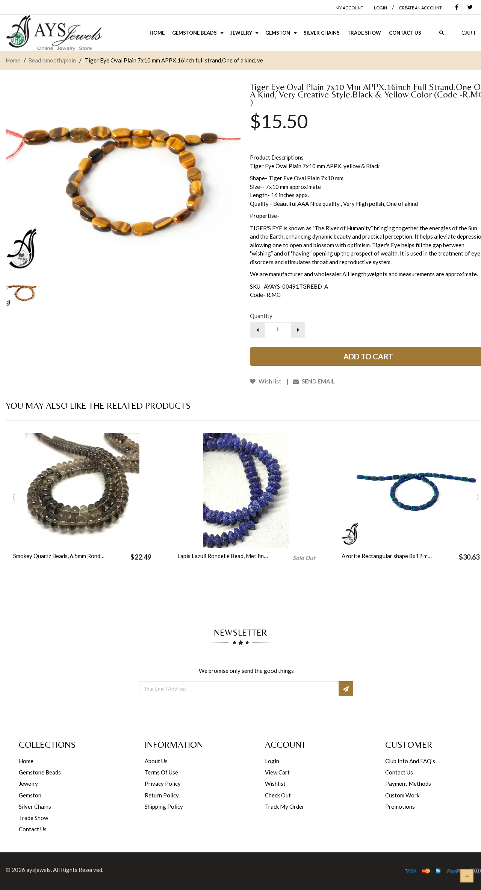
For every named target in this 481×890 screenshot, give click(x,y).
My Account (349, 7)
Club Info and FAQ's (410, 761)
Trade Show (33, 817)
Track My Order (284, 806)
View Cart (277, 772)
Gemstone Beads (40, 772)
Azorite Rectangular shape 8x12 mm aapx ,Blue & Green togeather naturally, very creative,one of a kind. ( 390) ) (388, 555)
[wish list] (101, 538)
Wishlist (275, 783)
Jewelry (28, 783)
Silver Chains (35, 806)
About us (156, 761)
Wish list (269, 381)
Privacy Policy (163, 783)
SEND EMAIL (318, 381)
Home (13, 60)
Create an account (420, 7)
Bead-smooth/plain (52, 60)
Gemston (30, 795)
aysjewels (38, 869)
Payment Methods (408, 783)
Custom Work (402, 795)
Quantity (261, 315)
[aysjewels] (54, 33)
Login (272, 761)
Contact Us (33, 829)
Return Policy (162, 795)
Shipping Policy (164, 806)
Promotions (400, 806)
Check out (278, 795)
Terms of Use (161, 772)
